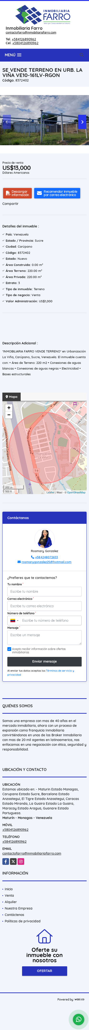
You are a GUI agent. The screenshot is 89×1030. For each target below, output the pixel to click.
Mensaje (13, 628)
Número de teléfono (21, 613)
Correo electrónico (20, 599)
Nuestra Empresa (19, 908)
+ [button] (8, 408)
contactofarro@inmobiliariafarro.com (31, 32)
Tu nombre (15, 584)
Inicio (9, 889)
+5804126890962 (25, 43)
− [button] (8, 415)
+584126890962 (24, 39)
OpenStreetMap (76, 492)
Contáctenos (14, 915)
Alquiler (11, 902)
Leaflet (50, 492)
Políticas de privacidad (23, 921)
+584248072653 (46, 557)
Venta (9, 895)
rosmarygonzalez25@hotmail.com (46, 562)
